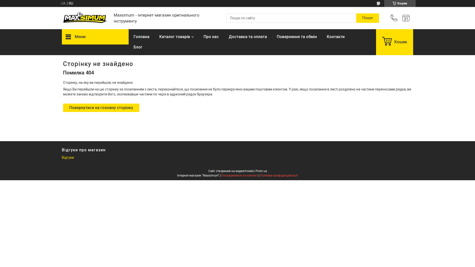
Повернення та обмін (297, 36)
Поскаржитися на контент (239, 175)
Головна (141, 36)
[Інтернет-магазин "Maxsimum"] (85, 18)
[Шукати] (367, 18)
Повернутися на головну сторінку (101, 107)
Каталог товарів (174, 36)
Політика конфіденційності (279, 175)
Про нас (211, 36)
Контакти (336, 36)
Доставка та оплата (248, 36)
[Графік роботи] (406, 18)
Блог (138, 47)
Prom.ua (261, 171)
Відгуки (68, 157)
